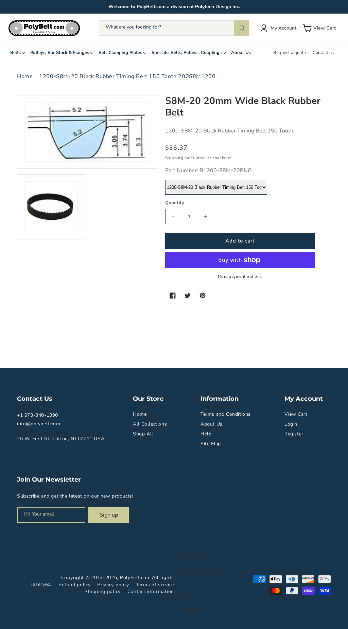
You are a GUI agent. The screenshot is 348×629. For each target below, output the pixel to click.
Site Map (211, 444)
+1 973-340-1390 (37, 415)
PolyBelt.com (135, 577)
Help (206, 434)
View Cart (295, 414)
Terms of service (155, 584)
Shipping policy (103, 591)
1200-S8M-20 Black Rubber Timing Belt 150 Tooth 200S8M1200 (127, 76)
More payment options (240, 276)
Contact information (150, 591)
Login (290, 424)
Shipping (174, 158)
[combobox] (174, 28)
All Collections (150, 424)
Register (293, 434)
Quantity (174, 203)
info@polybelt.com (38, 423)
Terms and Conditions (226, 414)
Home (25, 76)
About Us (212, 424)
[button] (320, 28)
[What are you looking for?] (241, 28)
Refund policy (74, 584)
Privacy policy (113, 584)
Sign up (109, 515)
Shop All (143, 434)
